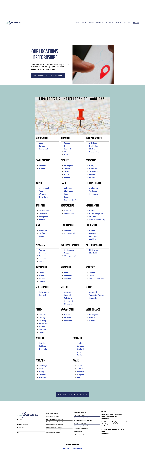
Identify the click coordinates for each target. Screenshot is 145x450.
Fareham (42, 219)
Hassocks (42, 315)
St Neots (42, 168)
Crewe (66, 171)
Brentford (42, 253)
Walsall (92, 320)
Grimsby (92, 233)
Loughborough (69, 233)
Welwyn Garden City (97, 219)
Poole (41, 191)
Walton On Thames (96, 295)
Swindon (42, 343)
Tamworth (42, 295)
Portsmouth (43, 213)
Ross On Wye (69, 213)
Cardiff (79, 366)
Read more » (105, 418)
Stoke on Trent (44, 292)
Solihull (92, 317)
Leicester (67, 230)
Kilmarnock (43, 377)
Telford (66, 272)
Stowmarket (69, 304)
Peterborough (44, 165)
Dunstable (42, 146)
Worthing (42, 320)
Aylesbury (93, 143)
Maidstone (43, 230)
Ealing (41, 262)
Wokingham (68, 152)
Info (83, 22)
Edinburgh (43, 366)
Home (77, 22)
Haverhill (67, 295)
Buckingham (94, 146)
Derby (91, 165)
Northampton (69, 250)
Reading (67, 143)
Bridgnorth (68, 275)
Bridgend (80, 374)
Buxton (92, 177)
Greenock (42, 374)
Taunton (92, 272)
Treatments (108, 22)
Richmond (80, 346)
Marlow (92, 149)
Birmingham (93, 315)
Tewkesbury (93, 191)
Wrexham (80, 371)
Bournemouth (44, 188)
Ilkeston (92, 174)
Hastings (42, 326)
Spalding (92, 239)
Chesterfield (94, 168)
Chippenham (43, 349)
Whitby (79, 343)
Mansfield (93, 253)
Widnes (67, 177)
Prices (117, 22)
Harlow (67, 194)
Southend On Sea (70, 200)
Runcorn (67, 174)
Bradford (80, 349)
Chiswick (42, 259)
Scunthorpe (93, 236)
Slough (66, 146)
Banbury (42, 275)
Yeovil (91, 275)
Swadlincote (93, 171)
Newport (67, 278)
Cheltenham (93, 188)
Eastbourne (43, 323)
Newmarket (68, 301)
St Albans (92, 216)
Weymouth (43, 194)
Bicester (42, 281)
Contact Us (127, 22)
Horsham (42, 329)
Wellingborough (70, 256)
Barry (79, 377)
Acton (41, 256)
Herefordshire (73, 445)
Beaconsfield (94, 152)
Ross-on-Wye (77, 448)
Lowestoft (67, 292)
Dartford (42, 233)
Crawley (42, 317)
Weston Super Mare (96, 278)
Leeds (79, 352)
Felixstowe (68, 298)
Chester (67, 168)
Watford (92, 211)
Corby (66, 253)
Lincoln (92, 230)
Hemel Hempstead (96, 213)
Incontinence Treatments (95, 22)
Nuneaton (67, 315)
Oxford (41, 272)
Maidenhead (68, 155)
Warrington (68, 165)
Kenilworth (68, 320)
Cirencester (93, 194)
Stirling (41, 371)
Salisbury (42, 346)
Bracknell (67, 149)
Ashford (42, 236)
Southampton (44, 211)
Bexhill (41, 332)
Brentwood (68, 197)
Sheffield (80, 355)
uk (67, 445)
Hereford (67, 211)
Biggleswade (44, 149)
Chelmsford (68, 191)
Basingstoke (43, 216)
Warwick (67, 317)
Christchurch (44, 197)
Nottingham (93, 250)
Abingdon (43, 278)
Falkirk (41, 368)
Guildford (93, 292)
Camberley (93, 298)
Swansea (80, 368)
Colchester (68, 188)
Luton (41, 143)
